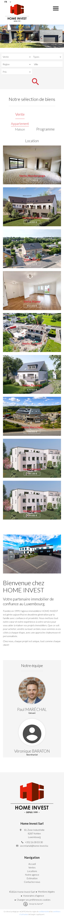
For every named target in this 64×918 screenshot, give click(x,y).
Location (32, 140)
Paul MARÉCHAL (32, 709)
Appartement (20, 123)
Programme (45, 129)
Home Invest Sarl (32, 823)
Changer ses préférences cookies (33, 899)
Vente (20, 114)
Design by (36, 904)
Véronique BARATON (32, 751)
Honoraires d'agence (33, 895)
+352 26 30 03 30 (34, 842)
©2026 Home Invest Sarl (22, 891)
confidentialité (44, 911)
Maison (20, 129)
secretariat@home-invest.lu (34, 845)
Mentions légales (46, 891)
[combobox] (16, 57)
